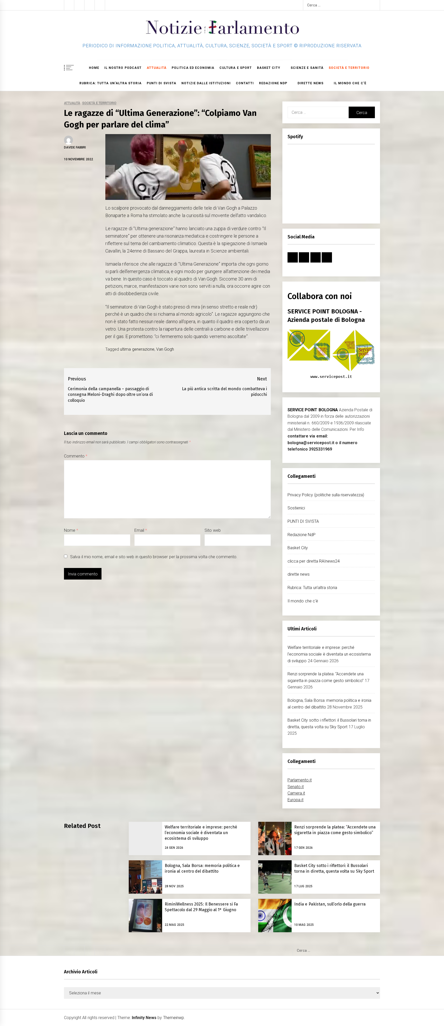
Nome (71, 530)
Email (140, 530)
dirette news (310, 83)
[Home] (81, 68)
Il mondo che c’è (350, 83)
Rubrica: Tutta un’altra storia (110, 83)
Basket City (268, 68)
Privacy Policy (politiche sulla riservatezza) (326, 494)
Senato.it (296, 786)
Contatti (245, 83)
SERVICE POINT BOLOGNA (313, 409)
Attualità (156, 68)
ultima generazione (137, 349)
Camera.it (296, 793)
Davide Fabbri (75, 147)
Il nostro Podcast (123, 68)
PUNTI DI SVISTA (161, 83)
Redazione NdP (273, 83)
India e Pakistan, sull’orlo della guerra (330, 904)
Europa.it (295, 799)
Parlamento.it (300, 780)
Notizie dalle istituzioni (206, 83)
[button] (378, 68)
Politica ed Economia (193, 68)
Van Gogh (165, 349)
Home (94, 68)
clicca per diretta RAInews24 (314, 561)
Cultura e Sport (235, 68)
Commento (75, 456)
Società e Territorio (99, 103)
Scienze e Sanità (307, 68)
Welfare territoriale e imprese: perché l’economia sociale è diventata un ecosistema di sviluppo (329, 654)
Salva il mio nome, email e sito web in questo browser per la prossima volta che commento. (153, 556)
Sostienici (296, 508)
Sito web (212, 530)
